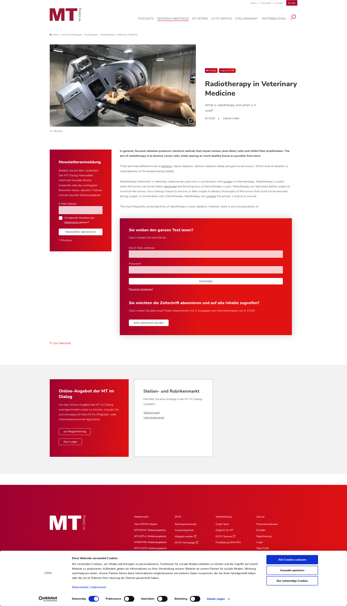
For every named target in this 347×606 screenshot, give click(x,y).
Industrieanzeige (153, 418)
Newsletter (266, 3)
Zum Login (70, 442)
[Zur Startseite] (65, 14)
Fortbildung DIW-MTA (228, 542)
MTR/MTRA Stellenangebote (150, 542)
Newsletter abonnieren (80, 232)
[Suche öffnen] (293, 17)
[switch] (126, 598)
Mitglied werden (184, 536)
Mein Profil (262, 548)
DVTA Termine (224, 536)
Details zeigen (216, 598)
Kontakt (279, 3)
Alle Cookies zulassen (292, 559)
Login (259, 542)
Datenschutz (80, 587)
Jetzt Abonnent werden (149, 323)
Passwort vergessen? (141, 289)
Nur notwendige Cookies (292, 580)
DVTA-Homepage (185, 542)
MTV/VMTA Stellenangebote (150, 548)
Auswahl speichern (292, 570)
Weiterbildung (224, 516)
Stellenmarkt (151, 413)
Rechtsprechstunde (185, 524)
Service (260, 516)
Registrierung (263, 536)
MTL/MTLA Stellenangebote (150, 536)
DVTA (178, 516)
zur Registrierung (74, 431)
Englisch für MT (227, 70)
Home (56, 35)
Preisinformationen (267, 524)
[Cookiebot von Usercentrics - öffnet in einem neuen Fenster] (48, 599)
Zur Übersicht (62, 343)
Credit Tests (222, 524)
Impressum (98, 587)
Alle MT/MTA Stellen (145, 524)
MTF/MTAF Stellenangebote (150, 530)
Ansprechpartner (184, 530)
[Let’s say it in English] (123, 85)
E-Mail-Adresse (67, 203)
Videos (253, 3)
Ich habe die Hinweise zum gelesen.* (79, 220)
